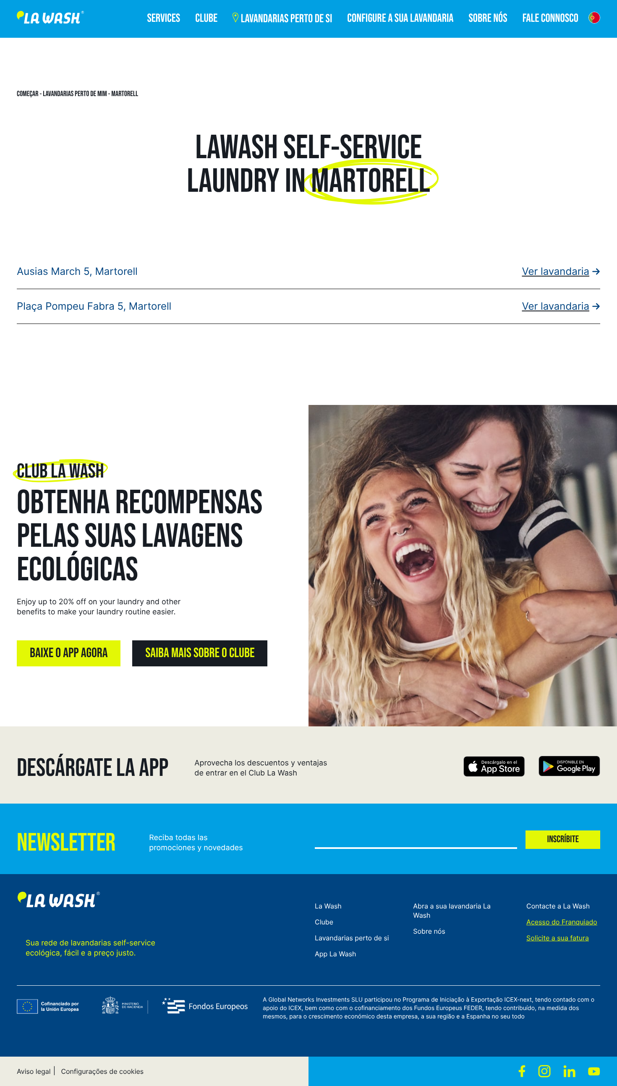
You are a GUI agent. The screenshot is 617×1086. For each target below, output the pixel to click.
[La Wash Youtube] (594, 1071)
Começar (28, 94)
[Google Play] (569, 768)
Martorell (124, 94)
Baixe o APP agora (68, 653)
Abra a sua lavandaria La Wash (452, 910)
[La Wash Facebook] (521, 1071)
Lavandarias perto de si (352, 938)
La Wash (328, 906)
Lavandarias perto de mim (75, 94)
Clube (324, 922)
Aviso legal (34, 1071)
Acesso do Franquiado (561, 922)
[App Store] (494, 768)
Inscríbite (563, 839)
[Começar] (50, 19)
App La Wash (335, 954)
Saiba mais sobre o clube (199, 653)
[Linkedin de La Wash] (569, 1071)
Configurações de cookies (102, 1071)
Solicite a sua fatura (557, 938)
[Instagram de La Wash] (544, 1071)
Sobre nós (429, 931)
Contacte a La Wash (558, 906)
